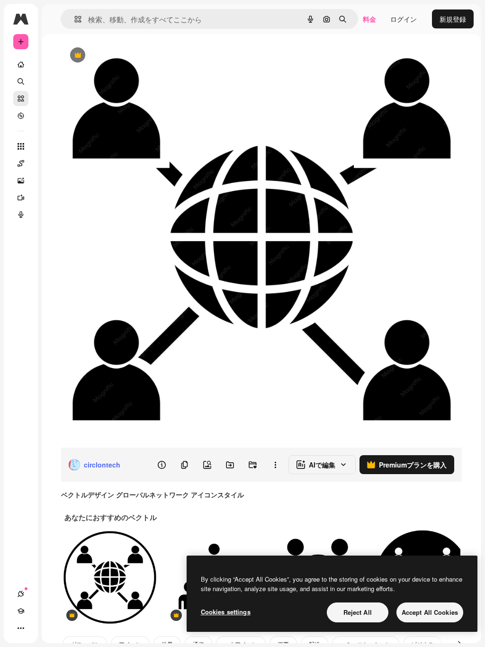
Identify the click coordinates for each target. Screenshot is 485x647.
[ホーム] (20, 64)
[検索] (20, 81)
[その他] (20, 628)
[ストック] (20, 98)
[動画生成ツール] (20, 197)
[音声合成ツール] (20, 214)
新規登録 (453, 19)
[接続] (20, 594)
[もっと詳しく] (20, 115)
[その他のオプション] (275, 464)
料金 (369, 19)
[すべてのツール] (20, 146)
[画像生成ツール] (20, 180)
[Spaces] (20, 163)
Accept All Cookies (430, 612)
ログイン (403, 19)
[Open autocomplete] (74, 19)
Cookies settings (226, 611)
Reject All (357, 612)
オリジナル (126, 56)
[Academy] (20, 611)
